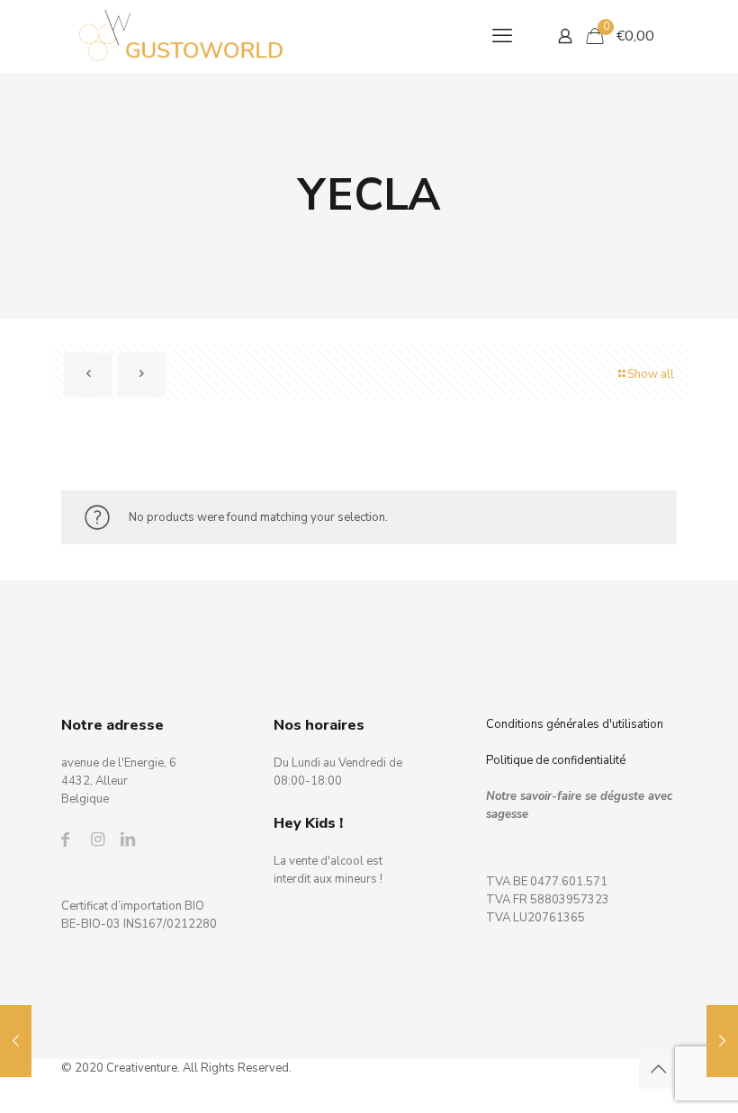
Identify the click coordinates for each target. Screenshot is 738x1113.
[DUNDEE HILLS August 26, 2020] (722, 1041)
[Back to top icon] (658, 1070)
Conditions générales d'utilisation (574, 724)
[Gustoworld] (181, 36)
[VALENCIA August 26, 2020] (16, 1041)
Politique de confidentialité (556, 760)
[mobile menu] (502, 36)
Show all (650, 374)
